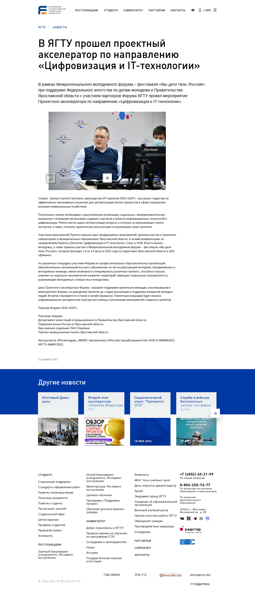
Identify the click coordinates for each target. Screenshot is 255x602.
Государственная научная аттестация (104, 560)
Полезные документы (53, 497)
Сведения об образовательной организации (156, 503)
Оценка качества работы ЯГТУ (156, 515)
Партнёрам (157, 10)
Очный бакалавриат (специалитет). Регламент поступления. (104, 478)
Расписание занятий (52, 508)
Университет (133, 10)
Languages (143, 547)
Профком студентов (51, 525)
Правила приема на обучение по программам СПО (106, 535)
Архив (139, 491)
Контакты (178, 10)
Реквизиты (142, 474)
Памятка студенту (50, 503)
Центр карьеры (48, 519)
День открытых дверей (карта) (155, 485)
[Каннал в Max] (207, 518)
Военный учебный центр (151, 510)
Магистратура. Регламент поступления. (103, 488)
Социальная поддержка (54, 481)
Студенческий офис (51, 514)
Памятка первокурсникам (55, 492)
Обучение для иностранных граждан (105, 511)
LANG (207, 10)
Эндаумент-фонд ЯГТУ (150, 496)
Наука (90, 547)
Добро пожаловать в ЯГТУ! (105, 528)
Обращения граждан (149, 521)
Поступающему (86, 10)
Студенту (111, 10)
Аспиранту (45, 535)
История (92, 552)
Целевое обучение (99, 495)
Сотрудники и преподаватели (106, 542)
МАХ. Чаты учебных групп (152, 480)
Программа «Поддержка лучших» (103, 502)
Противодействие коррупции (154, 526)
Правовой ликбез (50, 530)
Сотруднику (142, 532)
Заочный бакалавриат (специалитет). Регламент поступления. (55, 554)
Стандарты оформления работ (59, 487)
